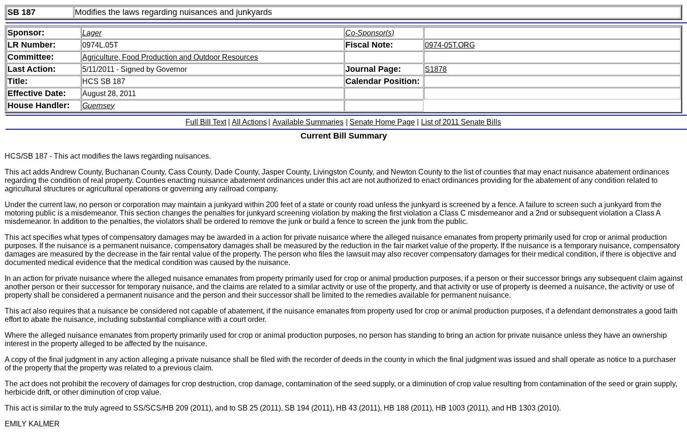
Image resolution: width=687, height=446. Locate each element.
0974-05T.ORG (450, 45)
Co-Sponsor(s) (369, 33)
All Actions (249, 122)
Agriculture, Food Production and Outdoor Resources (170, 57)
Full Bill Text (206, 122)
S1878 (436, 69)
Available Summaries (308, 122)
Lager (91, 33)
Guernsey (98, 106)
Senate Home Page (382, 122)
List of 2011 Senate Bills (461, 122)
